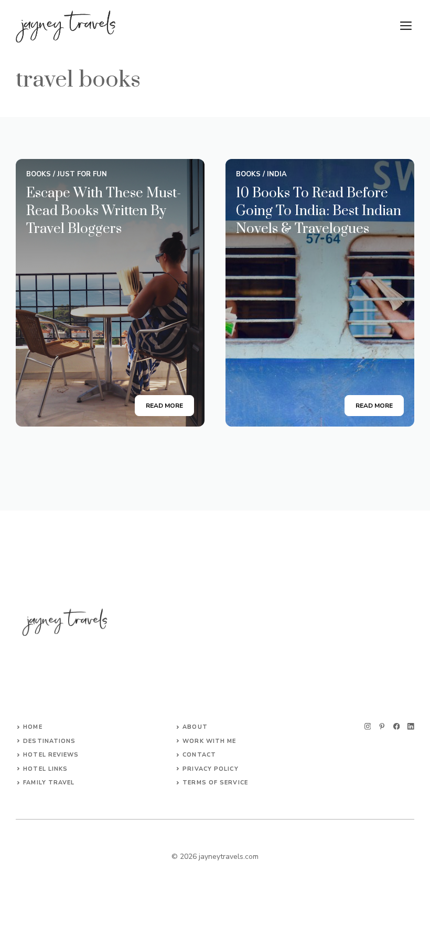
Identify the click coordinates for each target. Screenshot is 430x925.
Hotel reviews (51, 755)
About (195, 727)
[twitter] (382, 726)
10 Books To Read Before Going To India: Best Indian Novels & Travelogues (318, 211)
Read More (164, 405)
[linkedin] (410, 726)
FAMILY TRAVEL (48, 782)
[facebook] (396, 726)
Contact (199, 755)
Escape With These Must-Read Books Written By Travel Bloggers (103, 211)
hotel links (45, 769)
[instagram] (367, 726)
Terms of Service (215, 782)
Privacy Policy (210, 769)
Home (32, 727)
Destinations (49, 741)
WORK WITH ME (209, 741)
